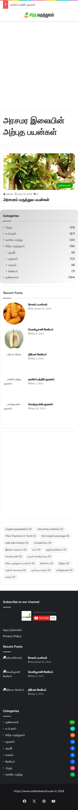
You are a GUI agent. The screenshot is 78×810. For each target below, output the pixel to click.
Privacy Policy (12, 636)
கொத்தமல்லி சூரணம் (40, 404)
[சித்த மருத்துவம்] (39, 15)
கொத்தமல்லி (13, 556)
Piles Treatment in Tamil (20, 535)
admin (9, 194)
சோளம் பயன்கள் (37, 304)
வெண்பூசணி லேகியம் (40, 329)
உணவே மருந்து (14, 239)
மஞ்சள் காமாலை (15, 570)
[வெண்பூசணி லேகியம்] (14, 338)
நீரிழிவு (64, 563)
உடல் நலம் (10, 233)
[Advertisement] (39, 64)
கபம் (36, 549)
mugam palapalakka (18, 529)
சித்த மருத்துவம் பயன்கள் (20, 563)
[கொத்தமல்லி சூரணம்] (14, 413)
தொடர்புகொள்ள (12, 630)
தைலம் (12, 265)
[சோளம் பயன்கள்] (14, 313)
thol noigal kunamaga (55, 535)
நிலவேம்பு (46, 563)
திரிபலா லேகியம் (37, 354)
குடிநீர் (11, 252)
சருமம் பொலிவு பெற (39, 556)
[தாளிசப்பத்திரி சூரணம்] (14, 388)
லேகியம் (13, 271)
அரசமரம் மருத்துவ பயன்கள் (26, 199)
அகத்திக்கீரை (42, 542)
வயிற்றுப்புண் (64, 570)
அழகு (8, 227)
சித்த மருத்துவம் (15, 246)
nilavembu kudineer (50, 529)
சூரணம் (13, 258)
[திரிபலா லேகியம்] (14, 363)
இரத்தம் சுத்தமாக (16, 549)
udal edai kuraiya (16, 542)
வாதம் (10, 576)
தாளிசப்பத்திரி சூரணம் (22, 4)
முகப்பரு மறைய (41, 570)
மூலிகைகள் (12, 277)
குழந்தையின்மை (56, 549)
